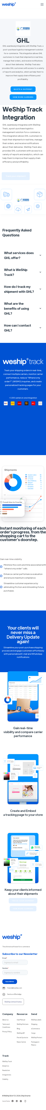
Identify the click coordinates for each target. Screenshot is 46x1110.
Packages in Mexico (35, 1043)
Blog (18, 1029)
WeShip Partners (22, 1024)
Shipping (34, 1024)
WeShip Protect (36, 1037)
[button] (41, 4)
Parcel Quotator (22, 1037)
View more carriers (23, 97)
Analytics (5, 1066)
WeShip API (21, 1033)
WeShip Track (7, 1061)
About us (5, 1020)
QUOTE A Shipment (23, 89)
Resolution (6, 1070)
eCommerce (35, 1029)
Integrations (6, 1075)
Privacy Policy (7, 1032)
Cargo (33, 1033)
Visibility (5, 1079)
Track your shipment (16, 176)
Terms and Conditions (6, 1025)
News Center (21, 1042)
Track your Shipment (23, 901)
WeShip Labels (36, 1020)
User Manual (21, 1020)
